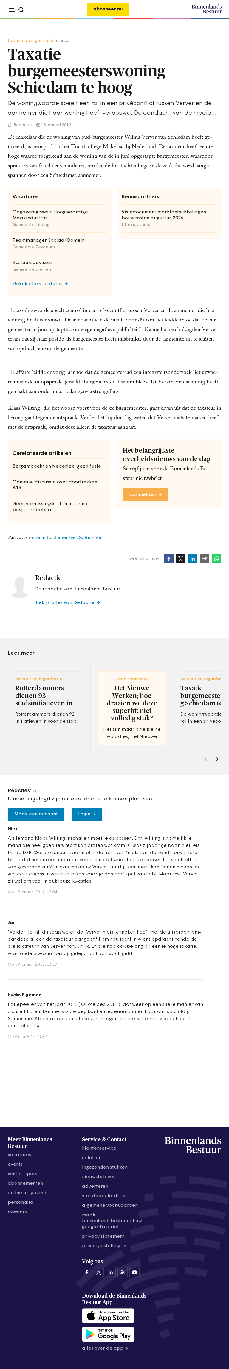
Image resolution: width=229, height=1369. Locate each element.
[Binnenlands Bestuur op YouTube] (134, 1272)
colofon (91, 1158)
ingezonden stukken (105, 1167)
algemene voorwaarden (110, 1205)
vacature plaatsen (103, 1196)
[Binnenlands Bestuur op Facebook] (87, 1272)
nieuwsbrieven (99, 1177)
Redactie (22, 125)
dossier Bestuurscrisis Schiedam (65, 538)
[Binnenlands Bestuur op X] (98, 1272)
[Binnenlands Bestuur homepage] (207, 12)
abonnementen (25, 1183)
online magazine (27, 1193)
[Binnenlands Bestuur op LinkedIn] (110, 1272)
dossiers (17, 1212)
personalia (20, 1202)
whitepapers (22, 1174)
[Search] (215, 19)
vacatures (19, 1155)
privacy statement (103, 1236)
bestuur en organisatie (30, 41)
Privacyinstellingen (104, 1246)
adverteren (95, 1186)
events (15, 1164)
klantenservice (99, 1148)
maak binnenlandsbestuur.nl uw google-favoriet (112, 1221)
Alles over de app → (105, 1348)
